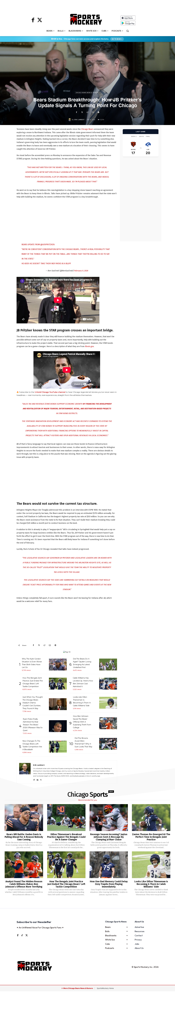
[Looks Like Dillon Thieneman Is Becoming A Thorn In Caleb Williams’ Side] (151, 864)
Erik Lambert (79, 120)
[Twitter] (40, 20)
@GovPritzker (47, 244)
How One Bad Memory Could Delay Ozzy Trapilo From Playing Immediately (109, 884)
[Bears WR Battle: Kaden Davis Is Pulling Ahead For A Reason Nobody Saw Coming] (24, 817)
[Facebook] (33, 20)
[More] (98, 112)
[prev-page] (84, 902)
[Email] (92, 112)
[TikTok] (22, 935)
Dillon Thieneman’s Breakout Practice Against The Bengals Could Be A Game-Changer (66, 837)
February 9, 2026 (81, 271)
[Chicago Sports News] (86, 19)
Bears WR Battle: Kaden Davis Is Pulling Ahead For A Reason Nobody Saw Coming (24, 837)
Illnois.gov (89, 346)
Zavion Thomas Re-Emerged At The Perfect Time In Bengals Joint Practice (151, 837)
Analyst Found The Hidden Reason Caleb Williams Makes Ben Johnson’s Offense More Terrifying (23, 884)
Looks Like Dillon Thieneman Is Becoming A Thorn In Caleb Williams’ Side (151, 884)
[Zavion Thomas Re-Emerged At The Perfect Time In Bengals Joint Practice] (151, 817)
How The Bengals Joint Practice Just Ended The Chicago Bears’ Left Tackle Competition (66, 884)
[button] (127, 31)
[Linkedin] (37, 779)
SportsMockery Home (105, 988)
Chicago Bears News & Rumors (87, 92)
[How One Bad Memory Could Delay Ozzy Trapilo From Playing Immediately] (109, 864)
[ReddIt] (87, 112)
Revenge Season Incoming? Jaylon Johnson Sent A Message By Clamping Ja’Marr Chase (108, 837)
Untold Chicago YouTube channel (50, 392)
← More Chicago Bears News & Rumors (77, 988)
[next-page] (91, 902)
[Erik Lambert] (70, 119)
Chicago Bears (87, 129)
